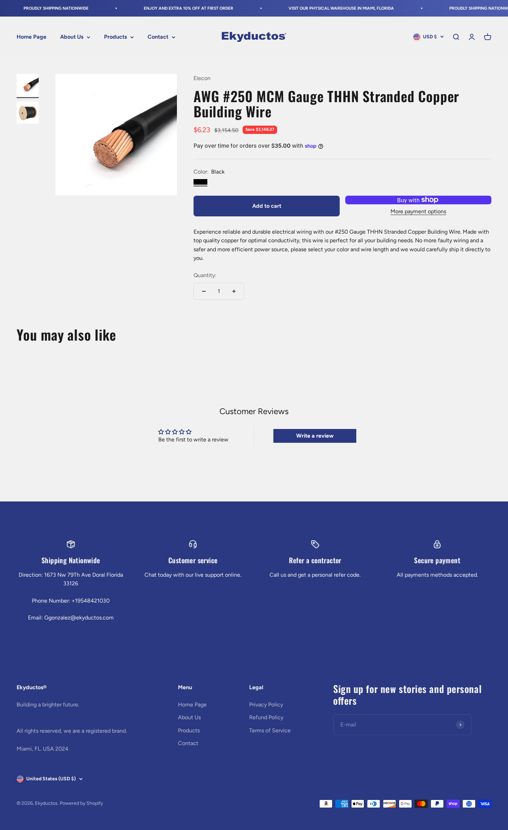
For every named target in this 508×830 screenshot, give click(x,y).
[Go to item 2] (28, 113)
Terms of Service (270, 730)
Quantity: (205, 275)
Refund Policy (266, 717)
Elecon (202, 78)
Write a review (314, 435)
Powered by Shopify (81, 803)
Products (115, 37)
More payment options (418, 211)
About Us (71, 37)
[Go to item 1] (28, 86)
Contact (158, 37)
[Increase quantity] (234, 291)
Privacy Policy (266, 704)
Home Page (31, 37)
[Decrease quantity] (204, 291)
